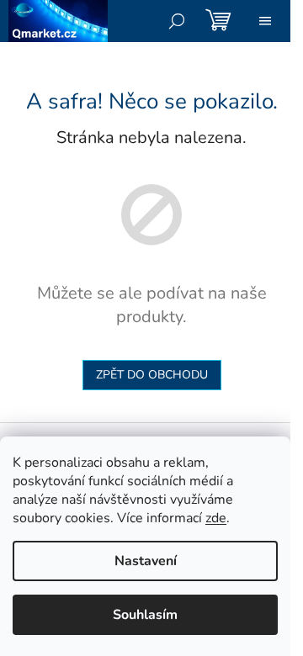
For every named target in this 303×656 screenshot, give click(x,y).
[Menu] (265, 21)
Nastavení (145, 561)
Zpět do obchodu (152, 375)
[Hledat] (177, 21)
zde (215, 518)
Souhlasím (145, 615)
